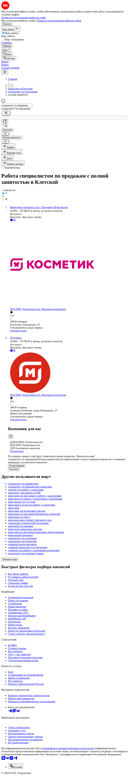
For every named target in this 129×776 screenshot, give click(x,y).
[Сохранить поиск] (4, 122)
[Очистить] (6, 113)
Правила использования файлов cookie (59, 20)
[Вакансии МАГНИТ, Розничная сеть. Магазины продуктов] (68, 373)
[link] (7, 54)
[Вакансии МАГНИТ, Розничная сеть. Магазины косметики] (68, 265)
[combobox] (16, 105)
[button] (5, 61)
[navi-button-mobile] (4, 72)
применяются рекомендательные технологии (68, 748)
